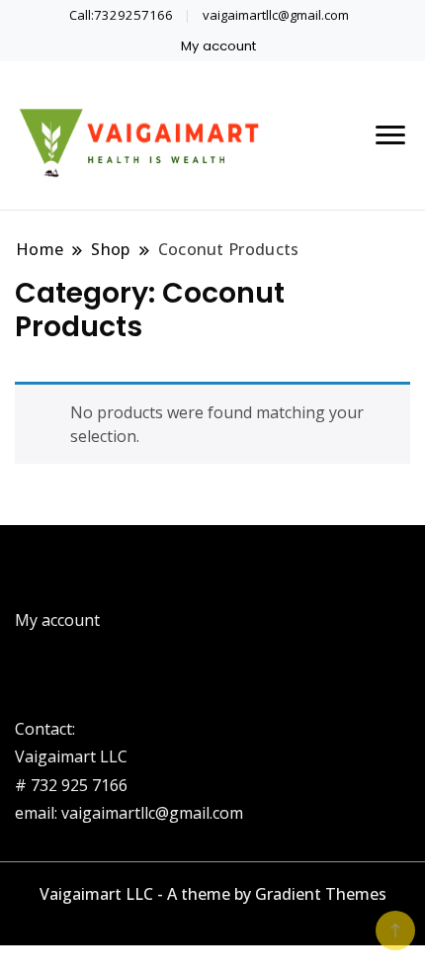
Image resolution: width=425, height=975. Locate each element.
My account (218, 46)
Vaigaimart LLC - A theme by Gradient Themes (213, 894)
